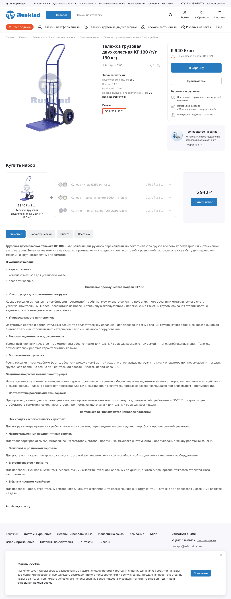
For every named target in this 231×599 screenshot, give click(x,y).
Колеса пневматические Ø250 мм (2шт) (99, 197)
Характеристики (41, 233)
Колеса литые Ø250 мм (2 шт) (92, 184)
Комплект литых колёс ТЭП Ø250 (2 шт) (99, 210)
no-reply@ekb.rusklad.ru (187, 546)
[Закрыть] (221, 555)
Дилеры (104, 542)
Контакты (86, 542)
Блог (153, 534)
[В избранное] (152, 65)
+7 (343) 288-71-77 (192, 3)
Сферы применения (20, 542)
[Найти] (170, 15)
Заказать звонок (215, 3)
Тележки (12, 534)
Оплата (64, 233)
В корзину (196, 68)
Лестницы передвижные (74, 534)
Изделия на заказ (111, 534)
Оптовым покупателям (56, 542)
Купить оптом (196, 81)
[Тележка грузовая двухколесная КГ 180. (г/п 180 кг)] (50, 88)
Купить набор (204, 202)
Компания (136, 534)
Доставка (84, 233)
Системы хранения (37, 534)
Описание (15, 233)
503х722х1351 (114, 111)
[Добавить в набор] (170, 184)
